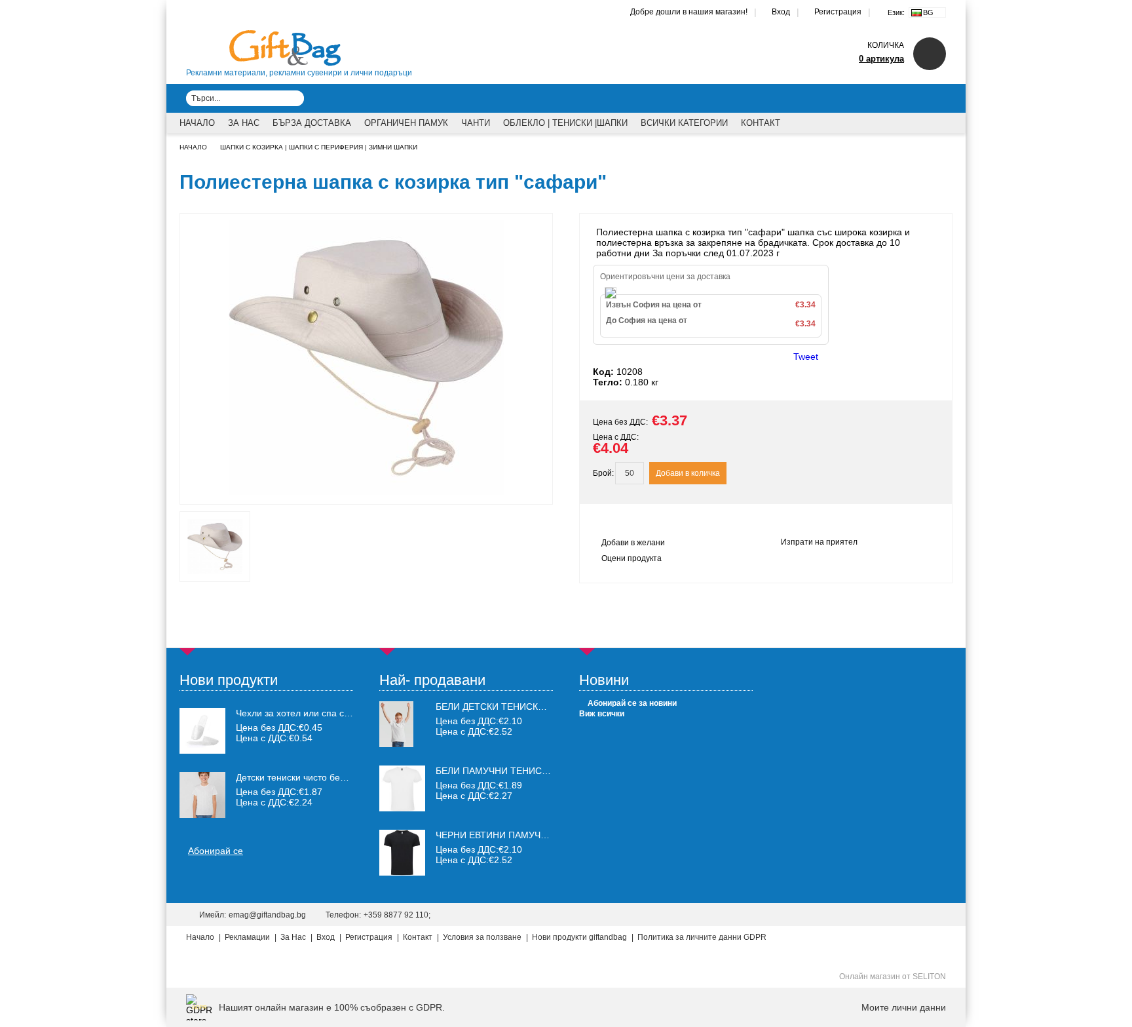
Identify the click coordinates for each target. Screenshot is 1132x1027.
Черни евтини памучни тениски (517, 835)
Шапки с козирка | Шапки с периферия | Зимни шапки (318, 147)
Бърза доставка (312, 123)
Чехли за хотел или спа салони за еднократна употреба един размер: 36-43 (295, 713)
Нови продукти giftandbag (579, 937)
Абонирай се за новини (632, 703)
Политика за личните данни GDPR (701, 937)
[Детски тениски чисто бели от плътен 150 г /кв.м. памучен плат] (202, 795)
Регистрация (837, 11)
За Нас (243, 123)
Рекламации (247, 937)
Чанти (475, 123)
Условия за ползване (482, 937)
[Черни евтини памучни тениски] (402, 872)
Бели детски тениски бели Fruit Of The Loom (552, 706)
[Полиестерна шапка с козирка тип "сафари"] (366, 492)
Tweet (805, 356)
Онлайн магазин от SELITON (892, 976)
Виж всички (601, 713)
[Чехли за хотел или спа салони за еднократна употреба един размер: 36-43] (202, 731)
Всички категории (684, 123)
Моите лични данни (903, 1007)
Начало (197, 123)
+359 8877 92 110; (397, 915)
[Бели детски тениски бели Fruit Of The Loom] (396, 744)
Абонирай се (215, 850)
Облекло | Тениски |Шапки (565, 123)
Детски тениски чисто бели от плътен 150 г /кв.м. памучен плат (295, 777)
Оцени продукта (631, 558)
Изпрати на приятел (819, 542)
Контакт (760, 123)
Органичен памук (406, 123)
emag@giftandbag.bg (267, 915)
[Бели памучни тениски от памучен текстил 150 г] (402, 808)
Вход (781, 11)
